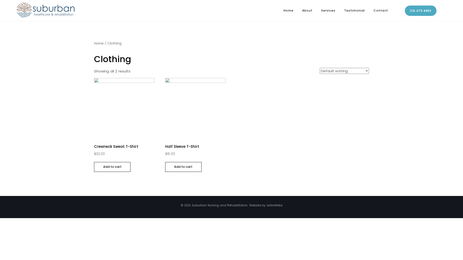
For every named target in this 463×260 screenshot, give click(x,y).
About (307, 10)
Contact (381, 10)
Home (288, 10)
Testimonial (354, 10)
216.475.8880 (420, 11)
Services (328, 10)
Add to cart (112, 167)
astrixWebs (274, 205)
